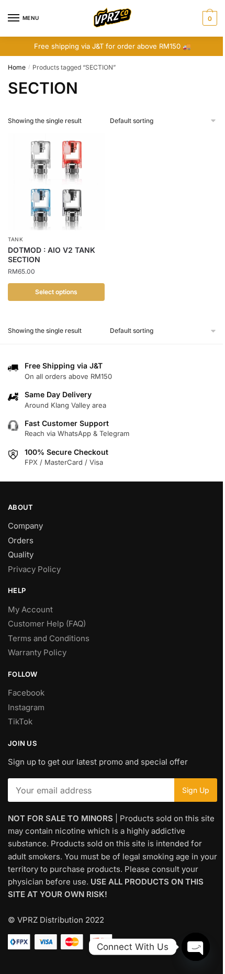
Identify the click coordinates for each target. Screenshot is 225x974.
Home (17, 67)
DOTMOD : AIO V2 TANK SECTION (51, 254)
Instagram (26, 707)
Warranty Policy (37, 652)
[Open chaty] (196, 947)
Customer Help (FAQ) (47, 624)
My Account (30, 609)
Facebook (26, 693)
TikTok (20, 721)
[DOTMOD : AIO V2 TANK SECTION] (56, 181)
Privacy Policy (34, 569)
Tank (16, 239)
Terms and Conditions (48, 638)
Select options (56, 292)
